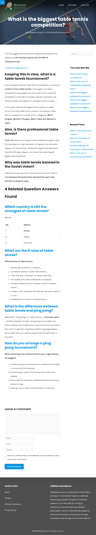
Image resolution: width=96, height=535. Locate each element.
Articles (85, 5)
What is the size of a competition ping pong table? (80, 85)
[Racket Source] (15, 6)
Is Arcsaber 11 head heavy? (81, 149)
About (7, 492)
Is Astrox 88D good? (79, 145)
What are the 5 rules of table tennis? (29, 252)
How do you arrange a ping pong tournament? (28, 345)
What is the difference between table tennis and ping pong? (31, 308)
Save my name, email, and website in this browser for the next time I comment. (33, 457)
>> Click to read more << (16, 68)
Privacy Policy (10, 510)
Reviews (72, 5)
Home (61, 5)
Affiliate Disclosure (13, 504)
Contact (8, 498)
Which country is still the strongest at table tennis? (27, 209)
